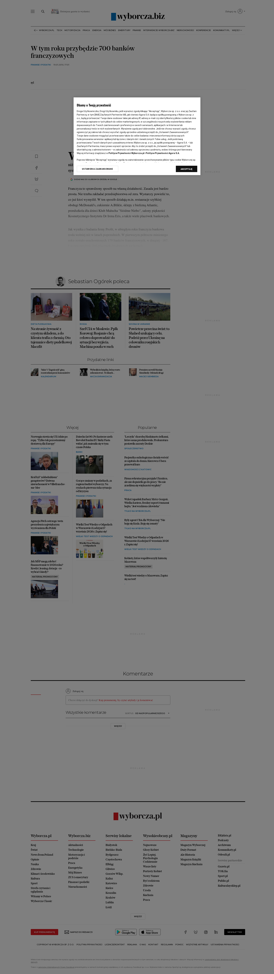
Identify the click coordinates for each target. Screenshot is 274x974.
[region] (137, 136)
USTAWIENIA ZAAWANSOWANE (97, 169)
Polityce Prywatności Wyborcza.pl (126, 153)
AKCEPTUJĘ (186, 169)
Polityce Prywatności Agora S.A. (163, 153)
